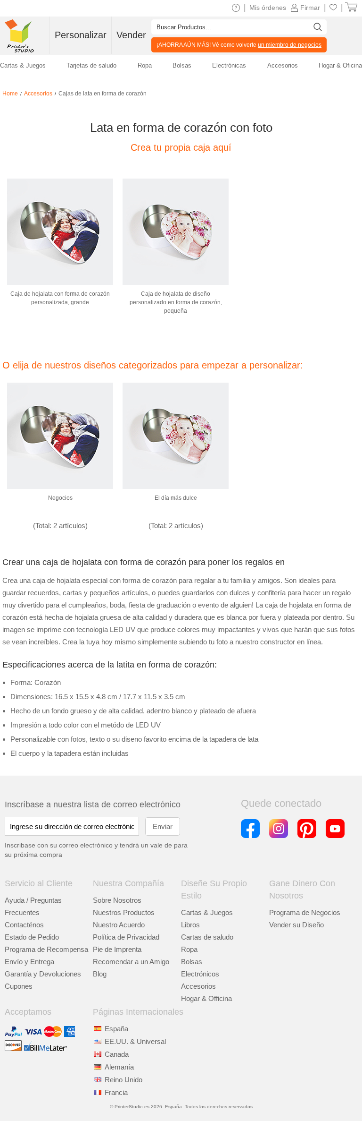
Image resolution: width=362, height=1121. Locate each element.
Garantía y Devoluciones (43, 974)
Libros (190, 925)
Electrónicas (229, 65)
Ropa (189, 949)
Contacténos (24, 925)
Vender (131, 35)
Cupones (19, 986)
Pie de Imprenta (117, 949)
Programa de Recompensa (46, 949)
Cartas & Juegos (207, 912)
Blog (100, 974)
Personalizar (81, 35)
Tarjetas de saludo (91, 65)
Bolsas (191, 962)
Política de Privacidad (126, 937)
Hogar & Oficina (340, 65)
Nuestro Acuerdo (119, 925)
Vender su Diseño (296, 925)
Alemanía (119, 1067)
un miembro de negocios (289, 45)
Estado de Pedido (32, 937)
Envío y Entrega (29, 962)
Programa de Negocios (304, 912)
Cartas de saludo (207, 937)
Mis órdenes (267, 7)
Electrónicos (200, 974)
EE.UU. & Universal (135, 1041)
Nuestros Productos (124, 912)
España (116, 1029)
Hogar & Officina (206, 998)
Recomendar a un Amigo (131, 962)
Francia (116, 1092)
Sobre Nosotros (117, 900)
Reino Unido (123, 1080)
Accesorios (198, 986)
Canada (117, 1054)
